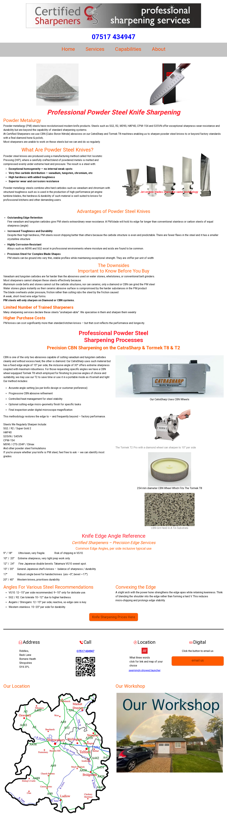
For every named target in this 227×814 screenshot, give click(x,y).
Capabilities (128, 49)
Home (68, 49)
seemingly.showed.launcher (145, 670)
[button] (123, 177)
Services (95, 49)
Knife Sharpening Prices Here (113, 617)
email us (198, 660)
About (159, 49)
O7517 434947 (85, 651)
